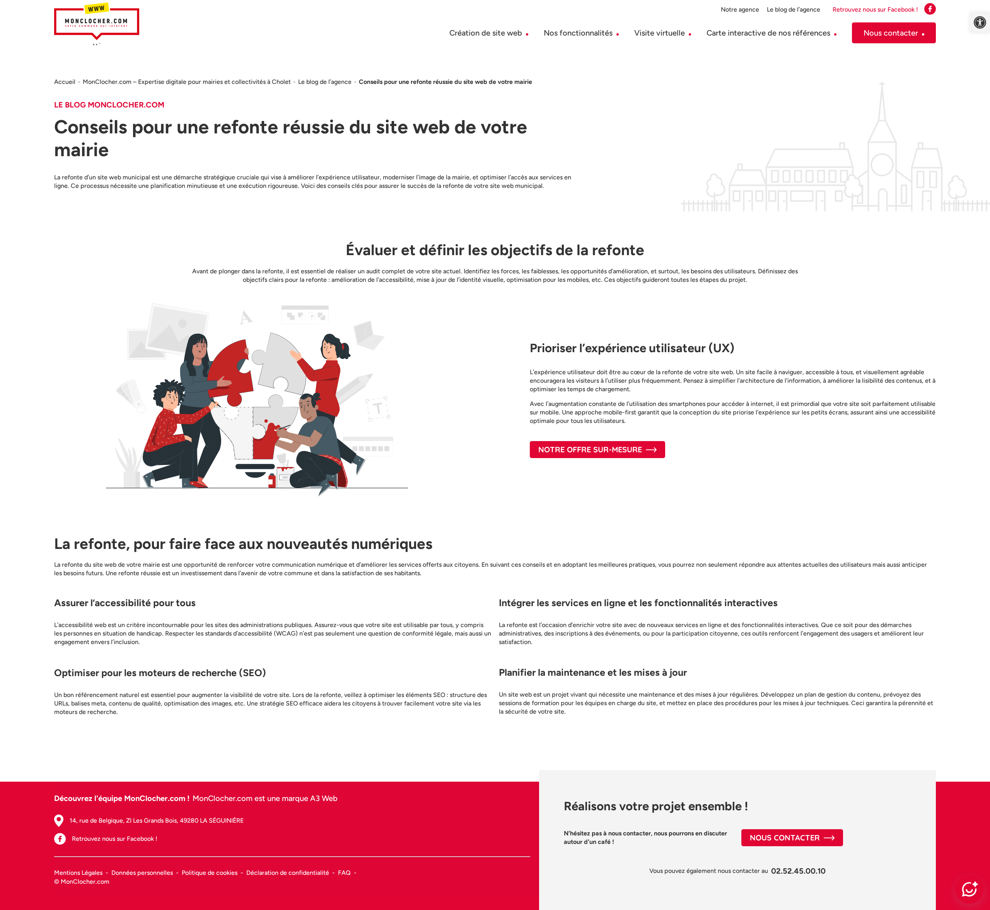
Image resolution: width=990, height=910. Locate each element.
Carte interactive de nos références (768, 32)
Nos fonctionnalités (578, 32)
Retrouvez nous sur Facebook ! (114, 838)
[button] (980, 22)
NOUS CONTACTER (785, 837)
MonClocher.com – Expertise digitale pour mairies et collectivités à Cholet (187, 81)
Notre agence (740, 9)
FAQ (344, 872)
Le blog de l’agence (793, 9)
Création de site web (485, 32)
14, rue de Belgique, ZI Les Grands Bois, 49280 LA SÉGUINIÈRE (157, 820)
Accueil (64, 81)
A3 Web (324, 798)
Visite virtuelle (659, 32)
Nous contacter (891, 32)
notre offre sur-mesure (590, 449)
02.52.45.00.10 (798, 871)
